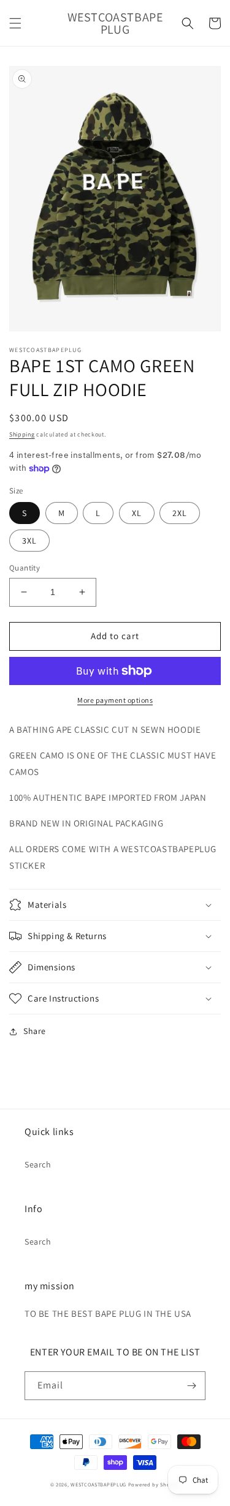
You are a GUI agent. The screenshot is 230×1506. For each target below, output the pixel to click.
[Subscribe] (191, 1385)
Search (38, 1164)
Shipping (22, 434)
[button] (15, 23)
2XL (179, 513)
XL (137, 513)
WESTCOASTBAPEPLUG (98, 1484)
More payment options (115, 700)
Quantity (24, 568)
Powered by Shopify (154, 1484)
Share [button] (34, 1030)
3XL (29, 540)
